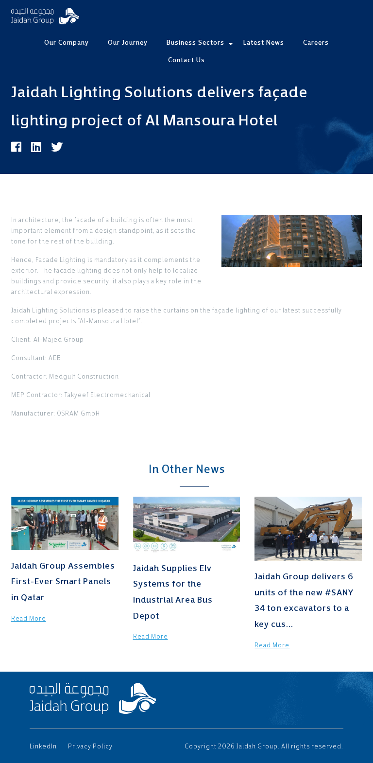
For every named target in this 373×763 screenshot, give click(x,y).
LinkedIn (43, 746)
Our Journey (128, 42)
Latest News (263, 42)
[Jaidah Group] (45, 16)
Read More (28, 618)
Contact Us (186, 59)
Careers (316, 42)
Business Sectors (195, 42)
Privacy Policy (90, 746)
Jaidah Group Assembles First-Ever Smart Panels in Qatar (63, 581)
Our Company (66, 42)
